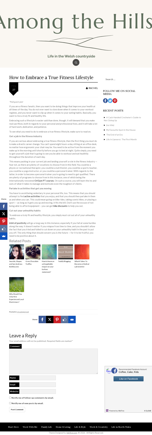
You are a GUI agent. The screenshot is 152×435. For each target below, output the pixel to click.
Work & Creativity (99, 427)
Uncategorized (23, 312)
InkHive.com (71, 433)
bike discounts (60, 206)
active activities (32, 196)
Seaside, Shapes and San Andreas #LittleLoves (15, 264)
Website (14, 391)
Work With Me (30, 427)
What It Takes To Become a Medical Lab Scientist (82, 264)
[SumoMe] (72, 319)
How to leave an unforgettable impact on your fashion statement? (48, 266)
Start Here (13, 427)
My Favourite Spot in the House (121, 130)
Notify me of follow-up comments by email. (33, 397)
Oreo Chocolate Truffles (32, 262)
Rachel (93, 88)
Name (13, 377)
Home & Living (63, 427)
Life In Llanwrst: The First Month (121, 139)
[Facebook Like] (64, 319)
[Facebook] (42, 319)
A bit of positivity (17, 223)
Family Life (46, 427)
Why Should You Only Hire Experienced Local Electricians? (16, 298)
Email (12, 384)
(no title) (110, 125)
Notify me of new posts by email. (27, 403)
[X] (49, 319)
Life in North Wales (121, 427)
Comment (15, 346)
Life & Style (80, 427)
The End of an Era (114, 134)
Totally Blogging (64, 261)
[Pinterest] (57, 319)
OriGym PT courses (44, 180)
